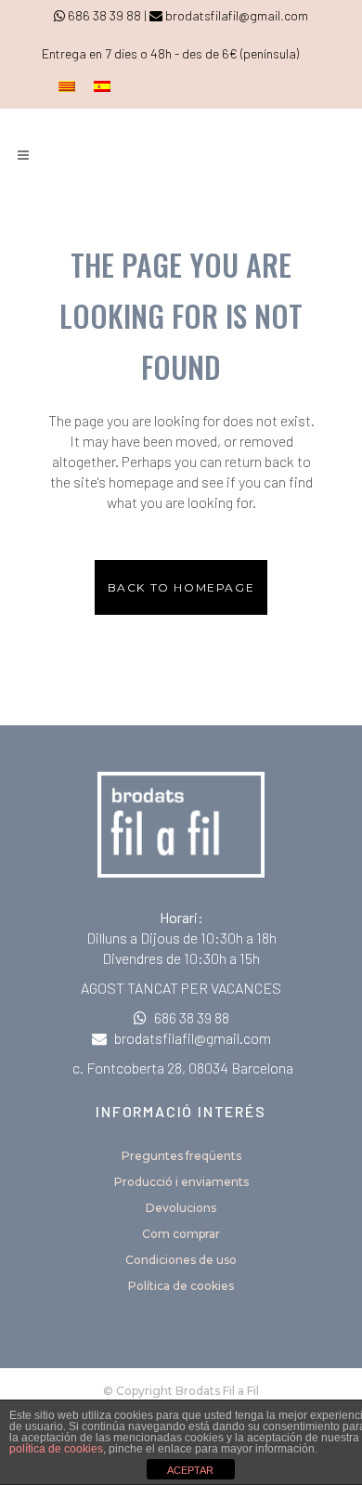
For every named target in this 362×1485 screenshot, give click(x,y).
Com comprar (181, 1234)
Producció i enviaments (181, 1182)
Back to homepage (181, 587)
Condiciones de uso (181, 1260)
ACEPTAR (190, 1470)
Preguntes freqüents (181, 1156)
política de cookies (56, 1448)
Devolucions (181, 1208)
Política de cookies (181, 1286)
